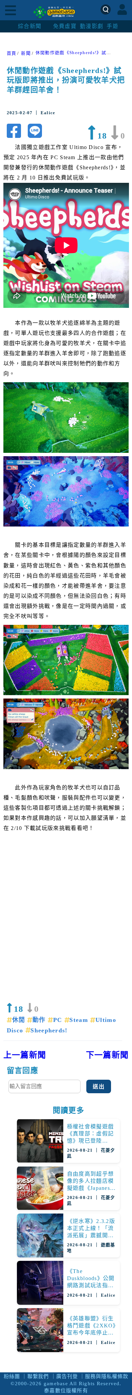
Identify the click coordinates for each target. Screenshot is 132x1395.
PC (58, 1020)
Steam (79, 1020)
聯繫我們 (38, 1376)
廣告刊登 (67, 1376)
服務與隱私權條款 (106, 1376)
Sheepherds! (48, 1030)
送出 (99, 1087)
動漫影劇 (91, 26)
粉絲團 (12, 1376)
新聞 (26, 53)
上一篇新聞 (24, 1055)
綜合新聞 (29, 26)
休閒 (19, 1020)
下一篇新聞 (107, 1055)
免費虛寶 (64, 26)
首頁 (12, 53)
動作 (40, 1020)
